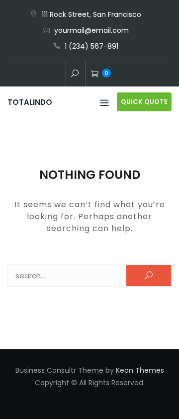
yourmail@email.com (91, 30)
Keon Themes (140, 370)
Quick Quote (144, 101)
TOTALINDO (29, 102)
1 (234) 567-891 (91, 46)
